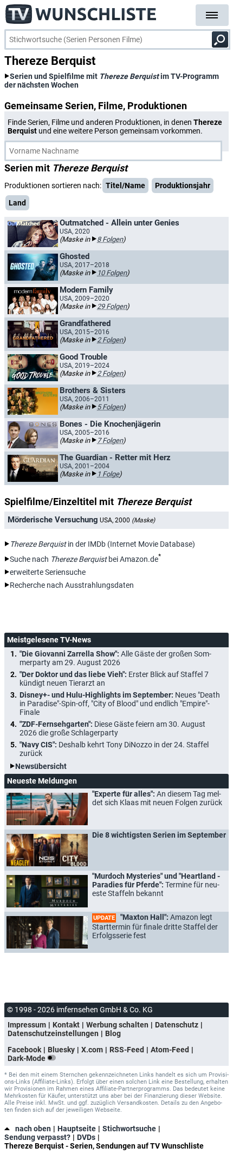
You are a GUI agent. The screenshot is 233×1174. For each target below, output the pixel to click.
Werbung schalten (117, 1024)
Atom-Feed (170, 1049)
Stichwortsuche (129, 1128)
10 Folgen (112, 273)
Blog (113, 1033)
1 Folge (108, 474)
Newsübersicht (41, 766)
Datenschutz (176, 1024)
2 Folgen (110, 340)
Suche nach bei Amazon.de (84, 559)
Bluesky (61, 1049)
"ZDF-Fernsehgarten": (112, 728)
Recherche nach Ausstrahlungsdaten (72, 585)
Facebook (24, 1049)
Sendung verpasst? (37, 1137)
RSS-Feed (126, 1049)
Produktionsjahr (182, 185)
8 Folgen (110, 239)
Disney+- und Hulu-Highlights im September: (120, 704)
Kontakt (66, 1024)
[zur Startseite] (81, 11)
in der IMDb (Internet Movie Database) (102, 544)
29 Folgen (112, 306)
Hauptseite (76, 1128)
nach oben (33, 1128)
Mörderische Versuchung (53, 520)
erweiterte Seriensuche (48, 572)
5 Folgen (110, 407)
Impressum (27, 1024)
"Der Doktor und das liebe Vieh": (114, 678)
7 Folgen (110, 440)
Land (17, 202)
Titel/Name (125, 185)
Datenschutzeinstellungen (53, 1033)
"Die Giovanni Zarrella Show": (115, 658)
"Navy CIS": (114, 749)
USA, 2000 (127, 520)
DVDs (86, 1137)
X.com (92, 1049)
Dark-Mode (27, 1058)
